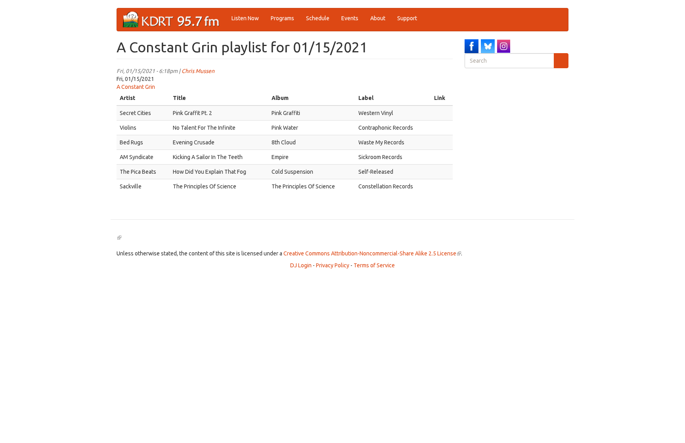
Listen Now (245, 18)
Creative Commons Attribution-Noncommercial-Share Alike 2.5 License (372, 253)
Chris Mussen (198, 71)
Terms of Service (374, 265)
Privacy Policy (332, 265)
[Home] (174, 20)
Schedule (317, 18)
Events (349, 18)
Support (407, 18)
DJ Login (301, 265)
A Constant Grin (136, 87)
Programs (282, 18)
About (377, 18)
